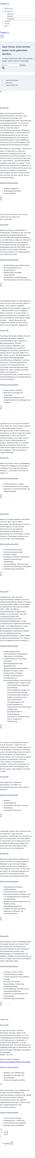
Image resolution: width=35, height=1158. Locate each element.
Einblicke (10, 16)
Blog (6, 26)
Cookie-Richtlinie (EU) (12, 85)
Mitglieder (10, 18)
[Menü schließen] (0, 1136)
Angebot (7, 21)
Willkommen (8, 8)
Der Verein (7, 1143)
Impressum (9, 82)
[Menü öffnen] (2, 36)
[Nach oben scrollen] (2, 1133)
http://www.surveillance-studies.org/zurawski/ (15, 1062)
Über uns (10, 14)
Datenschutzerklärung (12, 80)
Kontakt (7, 23)
